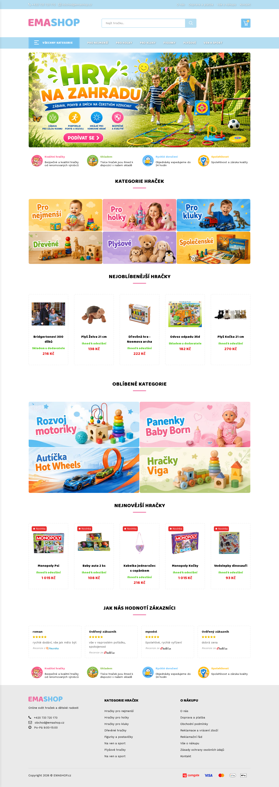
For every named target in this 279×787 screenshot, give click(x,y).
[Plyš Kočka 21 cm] (230, 314)
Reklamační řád (191, 737)
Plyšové (189, 43)
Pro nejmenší (97, 43)
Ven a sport (213, 43)
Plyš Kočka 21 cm (231, 336)
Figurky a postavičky (118, 737)
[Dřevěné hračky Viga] (195, 470)
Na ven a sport (114, 743)
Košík (248, 21)
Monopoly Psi (48, 565)
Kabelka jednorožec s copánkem (140, 568)
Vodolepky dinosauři (230, 565)
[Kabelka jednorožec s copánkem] (139, 543)
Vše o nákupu (226, 4)
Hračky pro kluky (116, 724)
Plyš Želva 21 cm (94, 336)
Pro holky (124, 43)
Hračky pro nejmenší (119, 711)
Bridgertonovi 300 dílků (48, 339)
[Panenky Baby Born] (195, 424)
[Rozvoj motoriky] (84, 424)
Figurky (169, 43)
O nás (181, 4)
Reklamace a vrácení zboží (199, 730)
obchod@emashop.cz (77, 4)
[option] (48, 329)
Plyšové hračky (115, 749)
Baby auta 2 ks (94, 565)
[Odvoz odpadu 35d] (185, 314)
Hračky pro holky (116, 717)
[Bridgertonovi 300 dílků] (48, 314)
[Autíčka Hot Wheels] (84, 470)
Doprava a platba (200, 4)
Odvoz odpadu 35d (185, 336)
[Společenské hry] (214, 247)
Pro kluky (148, 43)
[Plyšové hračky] (139, 247)
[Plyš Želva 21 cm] (94, 314)
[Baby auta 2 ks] (94, 543)
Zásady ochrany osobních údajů (202, 749)
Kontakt (245, 4)
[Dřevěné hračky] (65, 247)
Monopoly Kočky (185, 565)
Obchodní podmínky (194, 724)
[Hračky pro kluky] (214, 215)
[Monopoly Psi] (48, 543)
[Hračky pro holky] (139, 215)
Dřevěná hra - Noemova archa (139, 339)
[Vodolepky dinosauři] (230, 543)
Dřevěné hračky (115, 730)
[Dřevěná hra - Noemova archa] (139, 314)
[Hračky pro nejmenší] (65, 215)
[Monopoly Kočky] (185, 543)
